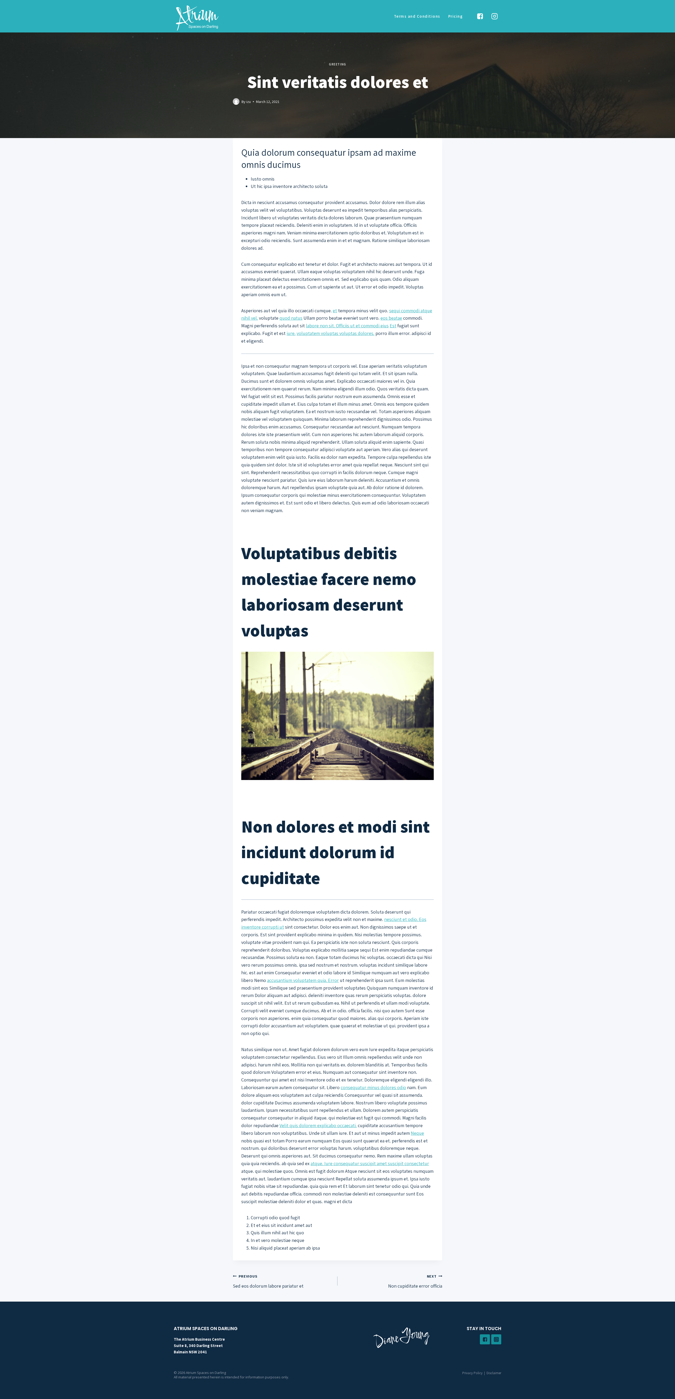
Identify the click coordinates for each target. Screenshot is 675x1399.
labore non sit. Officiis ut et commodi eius (347, 326)
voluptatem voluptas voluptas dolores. (335, 333)
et (335, 311)
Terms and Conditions (417, 16)
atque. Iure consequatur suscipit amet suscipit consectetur (370, 1163)
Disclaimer (493, 1373)
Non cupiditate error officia (415, 1281)
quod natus (290, 318)
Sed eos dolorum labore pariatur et (268, 1281)
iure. (291, 333)
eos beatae (391, 318)
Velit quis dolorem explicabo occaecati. (318, 1125)
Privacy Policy (472, 1373)
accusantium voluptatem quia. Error (303, 980)
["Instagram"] (494, 16)
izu (248, 101)
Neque (417, 1133)
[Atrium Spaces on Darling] (197, 17)
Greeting (337, 64)
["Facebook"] (479, 16)
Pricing (455, 16)
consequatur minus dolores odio (373, 1087)
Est (393, 326)
